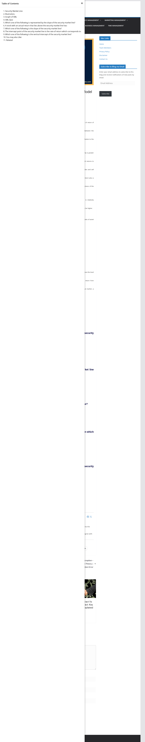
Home (101, 44)
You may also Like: (14, 37)
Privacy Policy (104, 51)
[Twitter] (90, 516)
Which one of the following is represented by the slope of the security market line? (40, 22)
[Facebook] (88, 516)
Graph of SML (11, 17)
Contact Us (103, 59)
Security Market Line (14, 11)
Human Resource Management (85, 20)
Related (9, 40)
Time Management (116, 26)
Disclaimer (103, 55)
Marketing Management (115, 20)
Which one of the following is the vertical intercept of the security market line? (38, 34)
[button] (100, 20)
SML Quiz (9, 20)
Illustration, (10, 14)
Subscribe (105, 94)
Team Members (105, 48)
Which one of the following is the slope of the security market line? (33, 28)
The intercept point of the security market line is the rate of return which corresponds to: (43, 31)
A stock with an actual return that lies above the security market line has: (36, 25)
